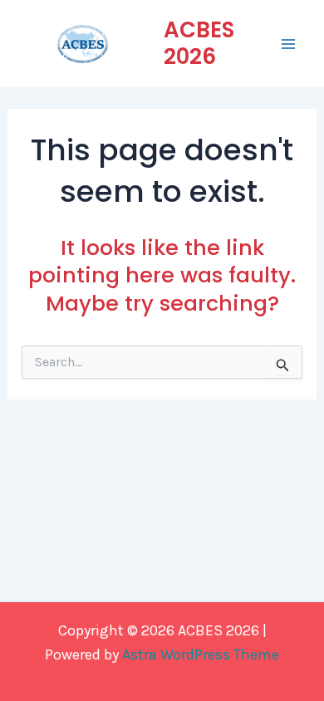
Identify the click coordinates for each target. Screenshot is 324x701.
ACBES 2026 (199, 43)
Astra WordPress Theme (200, 654)
